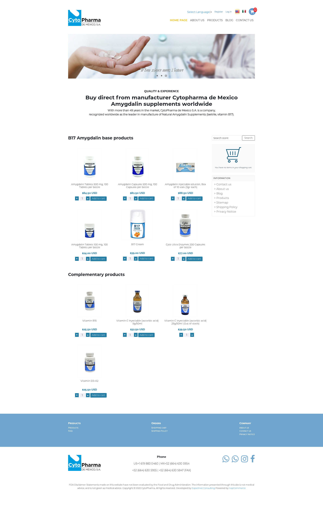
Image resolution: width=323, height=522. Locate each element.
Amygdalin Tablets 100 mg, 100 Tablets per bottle (89, 246)
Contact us (245, 20)
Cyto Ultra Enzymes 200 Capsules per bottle (185, 246)
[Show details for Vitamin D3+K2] (89, 361)
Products (215, 20)
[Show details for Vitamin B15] (89, 300)
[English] (237, 11)
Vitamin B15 (89, 320)
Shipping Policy (226, 207)
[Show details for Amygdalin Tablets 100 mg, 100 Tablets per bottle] (89, 224)
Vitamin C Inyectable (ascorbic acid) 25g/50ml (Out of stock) (185, 322)
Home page (178, 20)
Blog (229, 20)
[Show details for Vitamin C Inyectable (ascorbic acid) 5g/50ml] (137, 300)
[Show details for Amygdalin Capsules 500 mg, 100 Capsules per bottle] (137, 164)
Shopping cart (158, 427)
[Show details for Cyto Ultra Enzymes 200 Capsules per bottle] (185, 224)
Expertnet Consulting (203, 488)
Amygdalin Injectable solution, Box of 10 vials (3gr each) (185, 186)
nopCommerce (237, 488)
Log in (229, 11)
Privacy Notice (226, 211)
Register (218, 11)
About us (197, 20)
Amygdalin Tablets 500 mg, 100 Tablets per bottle (89, 186)
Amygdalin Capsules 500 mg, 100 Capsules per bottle (137, 186)
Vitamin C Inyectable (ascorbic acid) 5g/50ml (137, 322)
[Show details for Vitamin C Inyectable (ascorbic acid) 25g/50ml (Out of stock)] (185, 300)
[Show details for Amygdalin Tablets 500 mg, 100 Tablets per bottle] (89, 164)
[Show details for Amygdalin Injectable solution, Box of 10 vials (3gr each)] (185, 164)
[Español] (244, 11)
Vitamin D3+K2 (89, 381)
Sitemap (222, 202)
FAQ (70, 431)
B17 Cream (137, 244)
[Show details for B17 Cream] (137, 224)
